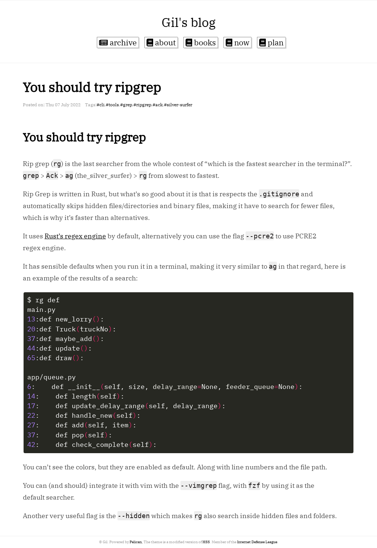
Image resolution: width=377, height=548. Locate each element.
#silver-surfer (178, 104)
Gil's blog (189, 22)
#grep (126, 104)
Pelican (136, 542)
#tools (112, 104)
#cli (100, 104)
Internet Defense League (257, 542)
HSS (206, 542)
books (204, 42)
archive (122, 42)
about (164, 42)
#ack (157, 104)
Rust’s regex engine (75, 236)
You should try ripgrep (92, 87)
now (240, 42)
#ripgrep (142, 104)
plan (274, 42)
